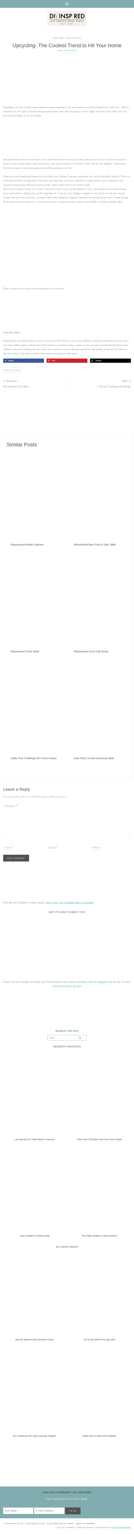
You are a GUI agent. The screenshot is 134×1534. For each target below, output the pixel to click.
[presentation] (35, 495)
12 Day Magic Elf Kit (14, 1524)
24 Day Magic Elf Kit (35, 1524)
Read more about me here (67, 986)
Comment (11, 806)
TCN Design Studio (121, 1528)
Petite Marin (62, 341)
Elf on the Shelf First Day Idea (99, 1339)
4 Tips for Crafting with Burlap (114, 384)
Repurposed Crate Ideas (25, 651)
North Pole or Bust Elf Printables (99, 1436)
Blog (62, 37)
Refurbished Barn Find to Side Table (95, 544)
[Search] (80, 1037)
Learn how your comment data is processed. (70, 902)
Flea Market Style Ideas (16, 384)
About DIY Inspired (85, 1524)
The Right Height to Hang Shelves (99, 1235)
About (71, 1524)
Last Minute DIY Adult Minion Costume (34, 1139)
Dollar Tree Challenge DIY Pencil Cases (34, 758)
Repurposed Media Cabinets (27, 544)
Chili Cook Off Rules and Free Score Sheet (99, 1139)
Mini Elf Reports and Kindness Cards (34, 1339)
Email (52, 847)
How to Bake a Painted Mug (34, 1235)
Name (8, 847)
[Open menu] (67, 4)
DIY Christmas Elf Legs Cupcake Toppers (34, 1436)
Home (55, 37)
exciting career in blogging (92, 982)
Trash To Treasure (73, 37)
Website (96, 847)
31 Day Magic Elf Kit (56, 1524)
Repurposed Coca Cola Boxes (91, 651)
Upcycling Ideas (12, 370)
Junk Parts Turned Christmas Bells (94, 758)
